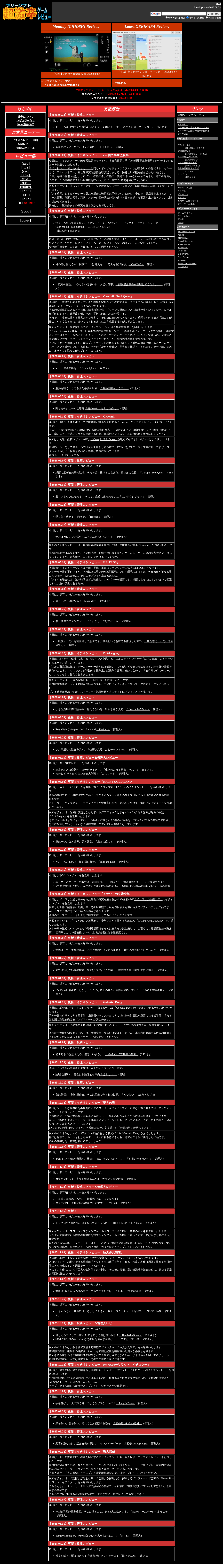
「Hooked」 (94, 516)
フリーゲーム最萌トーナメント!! (193, 127)
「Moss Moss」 (90, 601)
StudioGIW (183, 247)
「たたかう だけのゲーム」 (104, 621)
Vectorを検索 (214, 18)
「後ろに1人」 (108, 1074)
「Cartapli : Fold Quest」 (104, 439)
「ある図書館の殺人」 (155, 990)
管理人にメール (25, 148)
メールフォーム (108, 242)
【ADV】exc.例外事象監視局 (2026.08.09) (76, 73)
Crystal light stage (186, 241)
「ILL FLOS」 (138, 567)
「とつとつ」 (128, 1094)
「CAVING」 (136, 264)
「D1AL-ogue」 (151, 658)
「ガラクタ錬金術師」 (113, 1178)
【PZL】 (25, 183)
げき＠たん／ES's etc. (188, 156)
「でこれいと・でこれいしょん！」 (70, 168)
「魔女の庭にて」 (105, 841)
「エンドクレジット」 (132, 496)
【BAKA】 (25, 199)
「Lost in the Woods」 (138, 709)
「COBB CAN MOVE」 (99, 226)
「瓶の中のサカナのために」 (102, 408)
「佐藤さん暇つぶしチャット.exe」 (107, 749)
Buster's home (184, 257)
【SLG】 (25, 179)
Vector (180, 222)
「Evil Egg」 (112, 1202)
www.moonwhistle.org (187, 263)
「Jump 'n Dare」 (125, 1403)
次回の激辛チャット (93, 94)
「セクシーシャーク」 (148, 223)
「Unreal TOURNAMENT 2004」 (138, 885)
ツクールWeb (184, 216)
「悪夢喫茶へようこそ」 (114, 388)
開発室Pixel (183, 238)
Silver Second (184, 244)
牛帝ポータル (184, 145)
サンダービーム (185, 174)
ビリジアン (183, 194)
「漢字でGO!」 (128, 1555)
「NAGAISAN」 (154, 1311)
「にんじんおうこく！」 (101, 536)
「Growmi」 (124, 422)
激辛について (25, 116)
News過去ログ (25, 124)
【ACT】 (25, 167)
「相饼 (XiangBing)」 (136, 1443)
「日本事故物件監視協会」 (98, 331)
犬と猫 (181, 234)
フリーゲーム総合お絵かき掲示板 (193, 131)
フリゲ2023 (183, 134)
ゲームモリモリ (185, 213)
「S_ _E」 (124, 1535)
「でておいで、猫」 (130, 1339)
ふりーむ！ (183, 124)
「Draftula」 (103, 729)
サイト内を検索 (197, 18)
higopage (182, 260)
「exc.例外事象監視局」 (141, 160)
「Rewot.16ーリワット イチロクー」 (79, 1243)
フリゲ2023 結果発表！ (104, 98)
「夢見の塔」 (151, 1108)
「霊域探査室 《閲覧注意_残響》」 (136, 970)
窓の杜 (181, 219)
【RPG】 (25, 163)
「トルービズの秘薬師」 (129, 1291)
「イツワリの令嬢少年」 (148, 899)
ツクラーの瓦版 (185, 188)
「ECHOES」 (105, 147)
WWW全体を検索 (176, 18)
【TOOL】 (25, 211)
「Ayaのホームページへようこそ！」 (151, 1511)
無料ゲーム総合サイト (188, 201)
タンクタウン (184, 254)
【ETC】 (25, 195)
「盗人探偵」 (130, 1457)
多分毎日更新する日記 (188, 168)
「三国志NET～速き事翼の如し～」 (126, 881)
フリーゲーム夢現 (186, 204)
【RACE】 (25, 191)
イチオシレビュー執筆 (26, 140)
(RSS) (218, 4)
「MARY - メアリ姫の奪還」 (121, 1054)
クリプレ (182, 191)
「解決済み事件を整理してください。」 (139, 284)
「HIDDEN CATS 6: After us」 (127, 1223)
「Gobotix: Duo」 (123, 1007)
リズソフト (183, 266)
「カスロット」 (108, 773)
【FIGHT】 (25, 187)
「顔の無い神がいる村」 (127, 1423)
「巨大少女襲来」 (99, 1257)
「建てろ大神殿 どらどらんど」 (140, 950)
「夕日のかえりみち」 (139, 1158)
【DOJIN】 (25, 220)
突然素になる (184, 151)
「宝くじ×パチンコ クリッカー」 (134, 126)
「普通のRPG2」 (94, 1199)
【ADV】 (25, 175)
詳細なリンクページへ (191, 115)
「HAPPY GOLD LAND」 (111, 787)
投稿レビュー (25, 144)
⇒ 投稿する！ (120, 83)
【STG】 (25, 171)
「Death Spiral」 (88, 368)
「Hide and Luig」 (107, 861)
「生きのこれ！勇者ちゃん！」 (121, 769)
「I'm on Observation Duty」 (64, 331)
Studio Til (182, 250)
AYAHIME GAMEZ (186, 231)
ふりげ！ (182, 197)
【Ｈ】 (25, 203)
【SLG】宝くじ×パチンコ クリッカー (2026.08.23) (147, 72)
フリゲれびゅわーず (187, 162)
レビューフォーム (85, 242)
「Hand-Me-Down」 (130, 1335)
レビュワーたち (25, 120)
